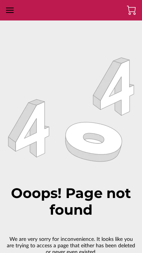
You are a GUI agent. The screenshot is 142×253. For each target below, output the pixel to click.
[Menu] (10, 10)
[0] (131, 10)
